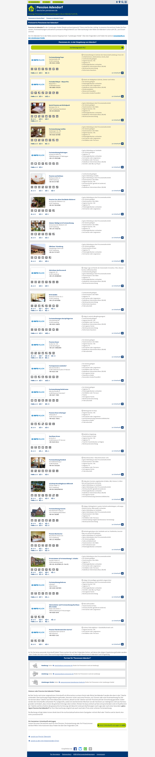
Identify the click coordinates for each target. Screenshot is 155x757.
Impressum (101, 754)
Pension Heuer (54, 342)
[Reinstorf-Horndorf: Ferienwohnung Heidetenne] (39, 392)
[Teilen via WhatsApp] (86, 748)
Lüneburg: (45, 674)
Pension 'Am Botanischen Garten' (60, 630)
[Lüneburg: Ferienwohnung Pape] (39, 60)
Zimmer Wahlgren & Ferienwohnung (61, 223)
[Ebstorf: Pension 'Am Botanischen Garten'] (39, 632)
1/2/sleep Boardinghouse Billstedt (61, 484)
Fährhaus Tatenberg (56, 246)
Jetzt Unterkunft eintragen (112, 725)
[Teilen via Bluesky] (81, 748)
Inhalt (46, 2)
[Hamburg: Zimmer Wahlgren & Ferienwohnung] (39, 226)
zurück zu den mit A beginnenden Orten (45, 741)
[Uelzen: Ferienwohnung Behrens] (39, 585)
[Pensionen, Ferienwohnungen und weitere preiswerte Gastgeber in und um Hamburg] (35, 665)
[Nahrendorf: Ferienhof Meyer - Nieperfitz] (39, 84)
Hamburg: (44, 665)
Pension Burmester (55, 534)
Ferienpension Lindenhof (57, 366)
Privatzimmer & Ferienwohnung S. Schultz (63, 558)
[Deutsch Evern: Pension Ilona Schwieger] (39, 415)
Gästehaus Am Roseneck (57, 270)
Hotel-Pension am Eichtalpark (59, 105)
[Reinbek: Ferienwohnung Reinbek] (39, 462)
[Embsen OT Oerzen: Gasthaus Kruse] (39, 439)
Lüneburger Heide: (47, 682)
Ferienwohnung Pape (56, 57)
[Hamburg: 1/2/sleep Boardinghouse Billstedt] (39, 486)
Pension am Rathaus (56, 176)
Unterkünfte (34, 2)
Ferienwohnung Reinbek (57, 460)
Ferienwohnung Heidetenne (58, 389)
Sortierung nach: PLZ (96, 47)
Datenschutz (66, 754)
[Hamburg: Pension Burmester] (39, 536)
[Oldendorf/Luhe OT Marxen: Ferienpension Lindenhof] (39, 368)
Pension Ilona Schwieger (57, 413)
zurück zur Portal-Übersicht (41, 736)
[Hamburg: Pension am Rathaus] (39, 179)
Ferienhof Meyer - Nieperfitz (59, 82)
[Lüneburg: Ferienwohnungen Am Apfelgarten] (39, 321)
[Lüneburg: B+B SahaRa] (39, 297)
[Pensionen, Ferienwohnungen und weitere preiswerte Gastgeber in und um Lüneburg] (35, 673)
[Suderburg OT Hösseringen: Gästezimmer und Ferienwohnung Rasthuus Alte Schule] (39, 608)
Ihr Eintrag (57, 2)
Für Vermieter (55, 754)
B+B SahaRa (53, 295)
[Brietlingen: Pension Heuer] (39, 345)
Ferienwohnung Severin (57, 509)
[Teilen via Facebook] (76, 748)
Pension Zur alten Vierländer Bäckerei (62, 199)
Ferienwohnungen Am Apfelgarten (61, 318)
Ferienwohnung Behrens (57, 582)
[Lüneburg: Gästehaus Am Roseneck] (39, 273)
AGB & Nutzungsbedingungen (84, 754)
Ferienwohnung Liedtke (57, 129)
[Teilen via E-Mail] (91, 748)
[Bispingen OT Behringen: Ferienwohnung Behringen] (39, 155)
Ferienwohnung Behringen (58, 152)
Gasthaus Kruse (54, 436)
